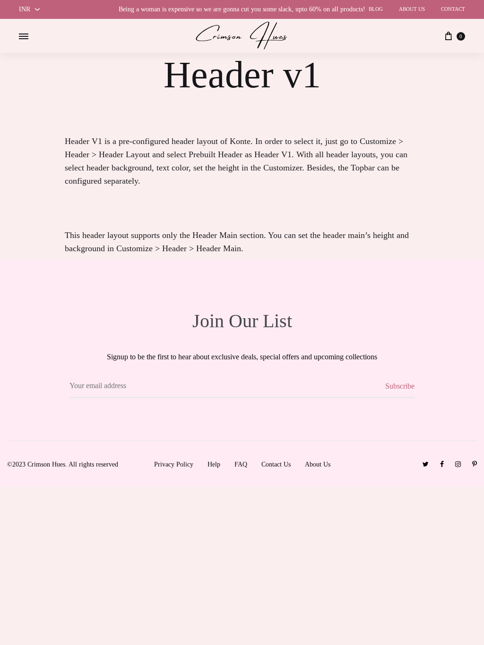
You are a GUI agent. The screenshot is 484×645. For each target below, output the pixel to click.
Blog (376, 9)
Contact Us (276, 464)
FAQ (240, 464)
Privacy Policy (173, 464)
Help (213, 464)
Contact (453, 9)
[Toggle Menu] (23, 37)
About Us (412, 9)
